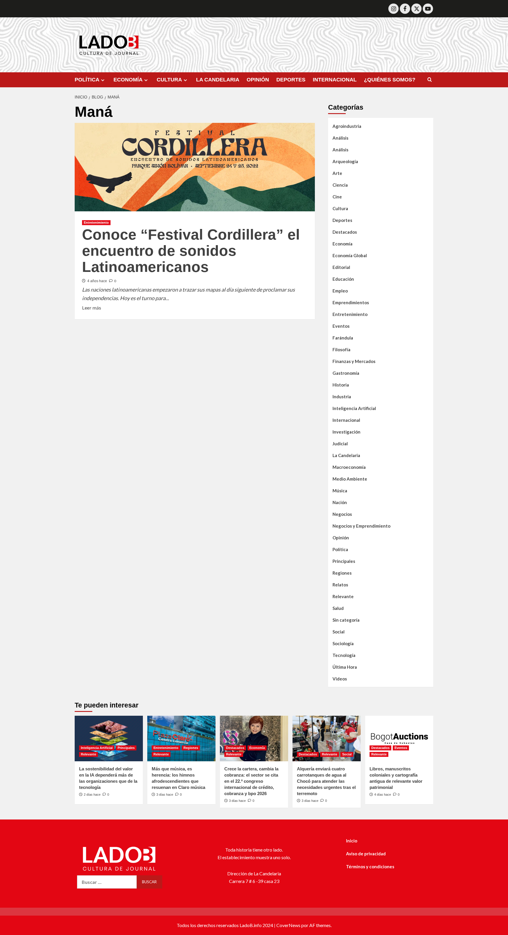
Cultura (340, 208)
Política (340, 549)
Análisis (340, 137)
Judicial (340, 443)
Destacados (344, 232)
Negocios (342, 514)
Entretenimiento (96, 222)
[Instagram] (393, 9)
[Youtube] (428, 9)
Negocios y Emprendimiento (361, 525)
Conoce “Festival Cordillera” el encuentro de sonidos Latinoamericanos (191, 250)
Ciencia (340, 185)
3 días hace (164, 794)
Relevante (343, 596)
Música (339, 490)
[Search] (429, 80)
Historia (340, 384)
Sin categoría (346, 620)
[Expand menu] (102, 80)
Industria (341, 396)
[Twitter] (416, 9)
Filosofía (341, 349)
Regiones (342, 573)
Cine (337, 196)
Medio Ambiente (349, 478)
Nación (339, 502)
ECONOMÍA (128, 80)
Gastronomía (345, 373)
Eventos (341, 326)
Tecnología (343, 655)
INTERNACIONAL (335, 80)
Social (338, 631)
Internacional (346, 420)
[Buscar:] (107, 882)
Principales (343, 561)
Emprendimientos (350, 302)
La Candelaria (346, 455)
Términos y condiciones (370, 866)
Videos (339, 678)
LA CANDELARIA (217, 80)
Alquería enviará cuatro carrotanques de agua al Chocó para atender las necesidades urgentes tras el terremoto (326, 781)
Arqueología (345, 161)
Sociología (343, 643)
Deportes (342, 220)
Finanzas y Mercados (353, 361)
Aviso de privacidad (366, 853)
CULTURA (169, 80)
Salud (338, 608)
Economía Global (349, 255)
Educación (343, 279)
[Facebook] (405, 9)
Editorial (341, 267)
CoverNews (288, 925)
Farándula (342, 337)
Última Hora (344, 667)
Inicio (351, 840)
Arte (337, 173)
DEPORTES (290, 80)
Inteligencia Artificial (354, 408)
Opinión (340, 537)
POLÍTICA (87, 80)
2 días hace (92, 794)
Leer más (91, 307)
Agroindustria (346, 126)
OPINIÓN (258, 80)
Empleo (340, 290)
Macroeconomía (349, 467)
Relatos (340, 584)
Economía (342, 243)
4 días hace (382, 794)
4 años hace (97, 281)
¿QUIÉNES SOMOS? (389, 80)
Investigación (346, 431)
